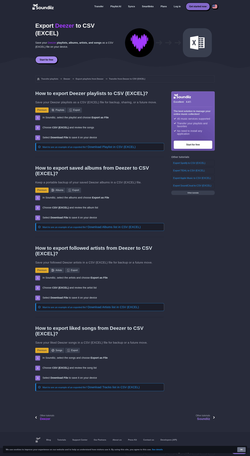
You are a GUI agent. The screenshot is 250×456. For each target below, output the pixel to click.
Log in (177, 6)
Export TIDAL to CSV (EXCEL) (189, 170)
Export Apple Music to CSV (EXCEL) (192, 178)
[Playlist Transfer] (43, 6)
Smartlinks (148, 6)
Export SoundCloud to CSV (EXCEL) (192, 185)
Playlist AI (115, 6)
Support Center (79, 440)
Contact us (148, 440)
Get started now (197, 6)
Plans (164, 6)
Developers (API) (168, 440)
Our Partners (100, 440)
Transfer (98, 6)
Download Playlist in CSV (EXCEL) (112, 146)
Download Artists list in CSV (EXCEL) (113, 307)
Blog (48, 440)
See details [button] (157, 449)
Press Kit (132, 440)
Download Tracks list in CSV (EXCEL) (114, 387)
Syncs (131, 6)
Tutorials (61, 440)
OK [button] (241, 450)
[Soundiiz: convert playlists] (38, 440)
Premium (42, 110)
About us (117, 440)
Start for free (46, 60)
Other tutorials (193, 193)
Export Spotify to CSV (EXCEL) (189, 163)
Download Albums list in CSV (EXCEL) (114, 227)
